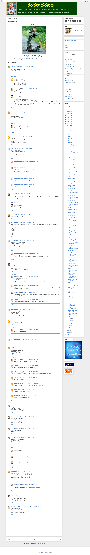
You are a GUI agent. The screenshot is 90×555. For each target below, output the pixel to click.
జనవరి (69, 320)
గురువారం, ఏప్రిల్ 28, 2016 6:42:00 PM (32, 371)
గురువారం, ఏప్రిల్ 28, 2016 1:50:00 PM (31, 285)
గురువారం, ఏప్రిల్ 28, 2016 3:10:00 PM (27, 437)
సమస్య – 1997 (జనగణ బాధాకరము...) (72, 283)
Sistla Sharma (14, 136)
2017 (68, 123)
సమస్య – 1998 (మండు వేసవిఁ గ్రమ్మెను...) (72, 280)
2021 (68, 115)
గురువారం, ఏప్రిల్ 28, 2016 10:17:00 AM (26, 309)
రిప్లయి (12, 73)
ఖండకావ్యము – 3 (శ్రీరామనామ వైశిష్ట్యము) (73, 231)
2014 (68, 325)
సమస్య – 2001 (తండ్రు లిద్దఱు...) (72, 271)
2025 (68, 107)
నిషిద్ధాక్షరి (67, 75)
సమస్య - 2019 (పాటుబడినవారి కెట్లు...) (73, 146)
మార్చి (69, 316)
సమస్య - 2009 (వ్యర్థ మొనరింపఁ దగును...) (72, 213)
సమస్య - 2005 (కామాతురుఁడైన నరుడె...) (73, 248)
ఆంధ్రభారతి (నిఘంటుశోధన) (70, 40)
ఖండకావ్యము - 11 (71, 157)
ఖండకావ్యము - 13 (71, 143)
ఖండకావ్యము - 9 (71, 176)
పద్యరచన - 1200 (71, 215)
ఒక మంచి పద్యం (68, 98)
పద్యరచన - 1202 (71, 200)
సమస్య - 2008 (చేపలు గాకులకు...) (72, 221)
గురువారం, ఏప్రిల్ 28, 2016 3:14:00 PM (31, 299)
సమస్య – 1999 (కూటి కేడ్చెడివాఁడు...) (72, 277)
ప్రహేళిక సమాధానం (69, 82)
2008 (68, 334)
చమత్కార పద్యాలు (69, 61)
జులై (69, 136)
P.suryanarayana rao (15, 405)
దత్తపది (66, 64)
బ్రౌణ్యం (66, 45)
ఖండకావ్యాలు (68, 80)
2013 (68, 327)
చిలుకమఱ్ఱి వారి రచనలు (70, 66)
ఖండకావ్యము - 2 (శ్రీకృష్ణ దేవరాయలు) (72, 239)
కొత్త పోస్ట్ (9, 539)
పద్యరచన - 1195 (71, 257)
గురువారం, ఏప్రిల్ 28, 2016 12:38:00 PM (30, 253)
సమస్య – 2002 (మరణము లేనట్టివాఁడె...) (73, 266)
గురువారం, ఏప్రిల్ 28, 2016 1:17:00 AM (25, 66)
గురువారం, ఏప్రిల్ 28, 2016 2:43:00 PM (27, 416)
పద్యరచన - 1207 (71, 167)
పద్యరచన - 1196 (71, 250)
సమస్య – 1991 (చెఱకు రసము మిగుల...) (72, 311)
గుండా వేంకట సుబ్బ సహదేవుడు (16, 495)
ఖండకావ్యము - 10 (71, 169)
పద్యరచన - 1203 (71, 195)
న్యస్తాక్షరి (66, 71)
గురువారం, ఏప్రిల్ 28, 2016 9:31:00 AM (26, 222)
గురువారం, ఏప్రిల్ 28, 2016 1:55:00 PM (29, 292)
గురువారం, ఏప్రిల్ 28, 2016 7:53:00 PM (28, 178)
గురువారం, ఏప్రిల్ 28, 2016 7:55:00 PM (28, 184)
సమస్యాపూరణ (68, 96)
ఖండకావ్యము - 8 (71, 183)
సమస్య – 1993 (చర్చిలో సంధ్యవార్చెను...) (72, 304)
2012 (68, 328)
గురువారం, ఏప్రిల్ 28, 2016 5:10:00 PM (29, 450)
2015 (68, 323)
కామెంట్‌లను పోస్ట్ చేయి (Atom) (39, 543)
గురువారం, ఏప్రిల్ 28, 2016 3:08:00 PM (27, 428)
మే (68, 140)
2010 (68, 332)
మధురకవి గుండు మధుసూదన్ (20, 167)
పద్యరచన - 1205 (71, 181)
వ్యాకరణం (67, 94)
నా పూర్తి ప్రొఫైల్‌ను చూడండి (76, 30)
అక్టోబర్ (69, 130)
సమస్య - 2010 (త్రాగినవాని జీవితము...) (73, 205)
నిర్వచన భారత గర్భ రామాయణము (72, 68)
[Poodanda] (69, 365)
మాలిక (66, 47)
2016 (68, 125)
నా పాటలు (67, 84)
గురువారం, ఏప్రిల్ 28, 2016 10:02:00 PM (28, 389)
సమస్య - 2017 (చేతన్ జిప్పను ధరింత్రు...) (72, 160)
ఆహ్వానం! (69, 268)
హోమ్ (34, 539)
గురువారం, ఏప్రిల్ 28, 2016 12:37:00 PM (30, 205)
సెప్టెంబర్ (69, 132)
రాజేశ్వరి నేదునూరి (14, 66)
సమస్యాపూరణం (68, 54)
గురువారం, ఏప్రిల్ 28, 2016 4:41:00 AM (29, 88)
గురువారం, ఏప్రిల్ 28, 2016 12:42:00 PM (30, 329)
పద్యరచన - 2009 (71, 155)
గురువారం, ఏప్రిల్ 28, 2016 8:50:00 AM (29, 126)
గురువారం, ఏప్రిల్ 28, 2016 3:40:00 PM (33, 167)
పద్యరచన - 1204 (71, 188)
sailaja (12, 264)
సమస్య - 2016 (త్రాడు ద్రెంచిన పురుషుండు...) (72, 165)
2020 (68, 117)
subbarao (13, 193)
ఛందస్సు (67, 89)
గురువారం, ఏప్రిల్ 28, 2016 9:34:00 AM (26, 240)
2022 (68, 113)
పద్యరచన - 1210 (71, 148)
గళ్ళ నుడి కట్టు (68, 73)
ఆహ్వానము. (70, 295)
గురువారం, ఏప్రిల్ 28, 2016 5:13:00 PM (29, 484)
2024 (68, 109)
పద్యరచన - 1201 (71, 207)
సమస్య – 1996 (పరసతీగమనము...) (72, 288)
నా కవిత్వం (67, 91)
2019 (68, 119)
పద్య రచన (67, 57)
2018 (68, 121)
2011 (68, 330)
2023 (68, 111)
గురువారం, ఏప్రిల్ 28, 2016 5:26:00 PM (30, 495)
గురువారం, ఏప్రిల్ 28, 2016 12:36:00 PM (30, 161)
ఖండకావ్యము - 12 (71, 150)
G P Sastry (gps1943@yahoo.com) (18, 506)
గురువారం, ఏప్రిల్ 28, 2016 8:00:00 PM (31, 383)
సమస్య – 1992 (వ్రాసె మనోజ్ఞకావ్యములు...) (72, 307)
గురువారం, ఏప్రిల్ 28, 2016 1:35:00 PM (31, 365)
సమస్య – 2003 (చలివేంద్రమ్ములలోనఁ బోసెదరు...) (72, 260)
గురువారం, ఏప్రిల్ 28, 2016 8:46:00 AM (26, 112)
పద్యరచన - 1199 (71, 223)
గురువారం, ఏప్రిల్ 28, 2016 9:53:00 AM (21, 264)
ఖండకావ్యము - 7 (71, 190)
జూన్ (69, 138)
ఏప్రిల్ (69, 142)
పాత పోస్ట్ (59, 539)
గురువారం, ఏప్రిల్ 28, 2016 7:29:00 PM (31, 456)
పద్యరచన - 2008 (71, 162)
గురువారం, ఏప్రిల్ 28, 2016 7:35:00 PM (31, 462)
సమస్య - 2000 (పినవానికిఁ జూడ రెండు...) (73, 274)
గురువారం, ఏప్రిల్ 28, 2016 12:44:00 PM (30, 359)
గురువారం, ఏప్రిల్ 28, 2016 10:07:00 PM (28, 395)
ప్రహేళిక (66, 77)
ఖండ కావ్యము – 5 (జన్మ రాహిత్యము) (72, 210)
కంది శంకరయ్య (17, 88)
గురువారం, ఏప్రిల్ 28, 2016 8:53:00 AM (25, 136)
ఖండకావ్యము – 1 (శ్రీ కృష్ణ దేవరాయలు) (73, 242)
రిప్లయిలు (14, 76)
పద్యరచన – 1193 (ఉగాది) (73, 285)
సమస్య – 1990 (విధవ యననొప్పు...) (72, 314)
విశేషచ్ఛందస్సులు (68, 87)
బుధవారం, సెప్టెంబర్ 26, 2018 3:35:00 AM (34, 506)
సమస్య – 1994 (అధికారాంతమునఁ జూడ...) (72, 299)
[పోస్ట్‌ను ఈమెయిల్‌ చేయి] (36, 58)
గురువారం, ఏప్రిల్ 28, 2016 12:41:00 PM (30, 276)
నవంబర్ (69, 128)
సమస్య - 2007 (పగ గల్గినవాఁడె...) (72, 226)
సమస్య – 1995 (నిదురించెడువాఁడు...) (72, 293)
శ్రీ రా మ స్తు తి (70, 252)
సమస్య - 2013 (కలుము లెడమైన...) (72, 186)
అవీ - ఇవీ (67, 59)
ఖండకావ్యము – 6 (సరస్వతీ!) (73, 202)
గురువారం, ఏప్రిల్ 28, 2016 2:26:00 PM (27, 405)
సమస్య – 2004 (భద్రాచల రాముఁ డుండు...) (73, 254)
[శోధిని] (68, 372)
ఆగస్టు (69, 134)
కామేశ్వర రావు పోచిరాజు (18, 285)
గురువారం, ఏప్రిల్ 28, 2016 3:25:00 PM (23, 471)
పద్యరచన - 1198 (71, 228)
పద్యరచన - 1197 (71, 237)
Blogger (46, 552)
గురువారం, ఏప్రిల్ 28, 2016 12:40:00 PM (28, 347)
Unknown (13, 471)
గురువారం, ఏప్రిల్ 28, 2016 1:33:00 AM (32, 78)
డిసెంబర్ (69, 126)
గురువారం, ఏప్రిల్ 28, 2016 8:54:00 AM (23, 214)
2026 (68, 106)
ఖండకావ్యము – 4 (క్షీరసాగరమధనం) (72, 218)
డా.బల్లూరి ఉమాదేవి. (14, 112)
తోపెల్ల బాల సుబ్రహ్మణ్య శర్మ (19, 78)
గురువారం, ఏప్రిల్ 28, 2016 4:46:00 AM (29, 96)
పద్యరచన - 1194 (71, 263)
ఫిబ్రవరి (69, 318)
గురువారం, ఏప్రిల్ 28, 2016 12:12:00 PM (28, 339)
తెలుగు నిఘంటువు (69, 42)
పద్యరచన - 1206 (71, 174)
